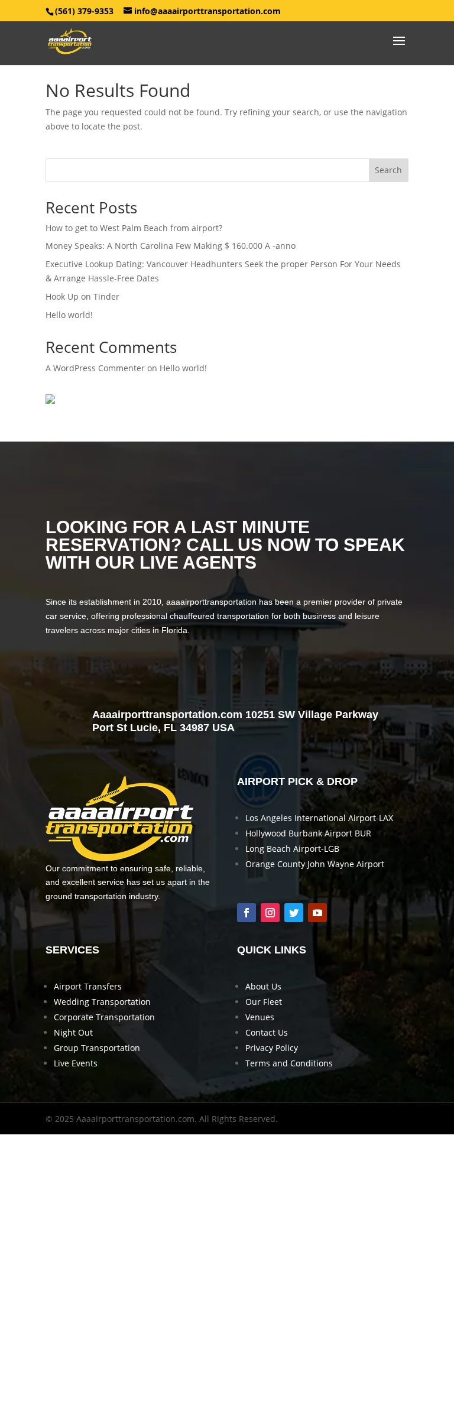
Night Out (73, 1032)
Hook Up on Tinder (82, 296)
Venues (259, 1017)
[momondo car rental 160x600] (50, 400)
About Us (263, 986)
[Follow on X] (293, 912)
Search (388, 170)
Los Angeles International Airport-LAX (319, 817)
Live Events (76, 1063)
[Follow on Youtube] (317, 912)
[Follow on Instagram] (270, 912)
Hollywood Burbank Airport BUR (308, 833)
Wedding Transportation (102, 1001)
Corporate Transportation (104, 1017)
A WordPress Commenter (95, 368)
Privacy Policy (271, 1047)
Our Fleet (263, 1001)
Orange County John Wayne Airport (314, 864)
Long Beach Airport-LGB (292, 848)
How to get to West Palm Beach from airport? (134, 227)
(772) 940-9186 (229, 673)
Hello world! (69, 314)
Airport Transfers (88, 986)
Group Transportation (97, 1047)
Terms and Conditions (289, 1063)
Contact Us (266, 1032)
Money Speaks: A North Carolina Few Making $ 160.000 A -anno (171, 245)
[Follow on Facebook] (246, 912)
